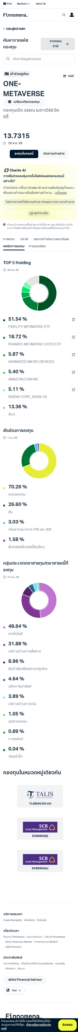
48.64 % (17, 626)
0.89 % (16, 731)
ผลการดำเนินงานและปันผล (51, 239)
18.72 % (17, 336)
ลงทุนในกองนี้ (24, 153)
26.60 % (17, 504)
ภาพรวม (9, 239)
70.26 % (17, 487)
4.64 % (16, 679)
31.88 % (17, 644)
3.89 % (16, 696)
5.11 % (16, 389)
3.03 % (16, 522)
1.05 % (16, 714)
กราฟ (24, 239)
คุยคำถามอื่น (40, 213)
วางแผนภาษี (56, 44)
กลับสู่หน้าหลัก (15, 29)
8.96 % (16, 661)
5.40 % (16, 372)
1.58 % (16, 539)
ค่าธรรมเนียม (37, 246)
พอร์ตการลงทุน (14, 246)
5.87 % (16, 354)
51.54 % (17, 319)
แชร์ (71, 76)
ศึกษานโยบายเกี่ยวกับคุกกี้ (26, 1027)
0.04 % (16, 749)
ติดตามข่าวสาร (53, 153)
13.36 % (17, 407)
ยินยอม (67, 1025)
